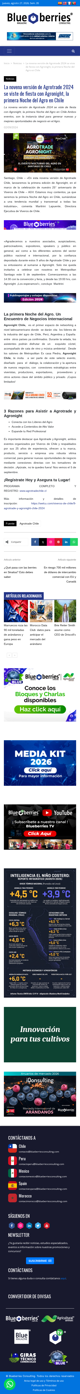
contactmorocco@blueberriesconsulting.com (43, 1201)
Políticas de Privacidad (43, 1385)
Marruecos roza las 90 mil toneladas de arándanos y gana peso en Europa (16, 634)
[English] (65, 3)
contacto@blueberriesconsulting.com (39, 1151)
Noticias (17, 63)
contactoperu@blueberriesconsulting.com (41, 1164)
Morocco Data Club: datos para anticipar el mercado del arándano (40, 634)
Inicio (7, 63)
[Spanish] (60, 3)
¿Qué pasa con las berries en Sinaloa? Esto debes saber (20, 572)
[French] (69, 3)
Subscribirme (40, 1260)
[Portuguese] (74, 3)
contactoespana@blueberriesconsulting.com (43, 1188)
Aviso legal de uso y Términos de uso (44, 1380)
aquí (63, 1278)
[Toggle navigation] (9, 51)
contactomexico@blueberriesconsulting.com (43, 1176)
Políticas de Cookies (44, 1390)
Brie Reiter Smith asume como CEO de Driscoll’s (65, 630)
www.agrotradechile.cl (33, 490)
